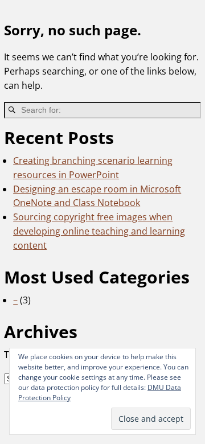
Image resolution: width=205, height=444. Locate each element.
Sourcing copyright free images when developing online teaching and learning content (99, 231)
